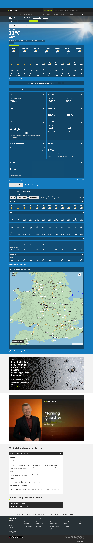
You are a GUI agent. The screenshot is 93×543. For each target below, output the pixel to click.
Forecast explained (79, 179)
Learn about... (70, 14)
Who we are (66, 520)
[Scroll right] (82, 59)
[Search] (82, 25)
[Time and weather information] (82, 201)
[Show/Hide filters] (83, 195)
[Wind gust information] (43, 94)
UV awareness (13, 137)
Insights (51, 528)
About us (72, 10)
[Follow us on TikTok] (75, 537)
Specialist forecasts (59, 14)
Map (33, 21)
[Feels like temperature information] (81, 94)
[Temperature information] (82, 238)
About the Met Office (68, 518)
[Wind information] (82, 212)
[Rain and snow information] (82, 254)
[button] (46, 307)
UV (50, 197)
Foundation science (40, 526)
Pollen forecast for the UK (16, 175)
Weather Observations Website (13, 528)
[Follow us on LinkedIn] (80, 537)
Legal (79, 523)
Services (66, 10)
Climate (49, 14)
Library (37, 528)
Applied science (39, 524)
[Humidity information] (81, 108)
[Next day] (14, 89)
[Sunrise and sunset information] (43, 143)
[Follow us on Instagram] (77, 537)
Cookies (80, 521)
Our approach (39, 520)
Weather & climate (48, 10)
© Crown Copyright (80, 541)
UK (42, 21)
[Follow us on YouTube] (69, 537)
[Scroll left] (79, 59)
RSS (79, 526)
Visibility (57, 197)
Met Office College (12, 520)
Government (52, 520)
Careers (77, 10)
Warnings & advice (28, 14)
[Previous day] (11, 89)
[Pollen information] (81, 162)
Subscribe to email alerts (69, 529)
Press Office (66, 523)
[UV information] (43, 121)
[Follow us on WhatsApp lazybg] (83, 537)
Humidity (43, 197)
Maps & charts (40, 14)
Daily (13, 21)
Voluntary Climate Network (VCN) (12, 532)
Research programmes (58, 10)
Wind (11, 198)
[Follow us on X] (66, 537)
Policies (80, 518)
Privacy (79, 524)
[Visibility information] (81, 121)
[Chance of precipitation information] (43, 108)
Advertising (52, 529)
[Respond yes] (59, 83)
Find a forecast (17, 14)
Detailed (23, 21)
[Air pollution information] (81, 143)
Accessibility (80, 520)
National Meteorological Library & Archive (13, 524)
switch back (45, 18)
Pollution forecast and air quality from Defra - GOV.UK (61, 156)
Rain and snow (32, 198)
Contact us (66, 528)
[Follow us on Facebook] (72, 537)
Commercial (66, 521)
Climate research (39, 523)
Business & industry (54, 523)
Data (51, 524)
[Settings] (82, 14)
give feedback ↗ (37, 18)
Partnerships (66, 526)
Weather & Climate (28, 518)
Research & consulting (54, 526)
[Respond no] (63, 83)
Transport (52, 521)
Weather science (39, 521)
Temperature (21, 198)
